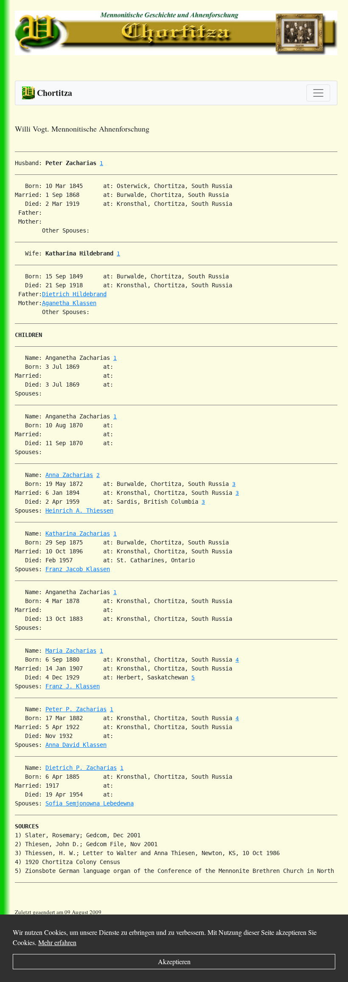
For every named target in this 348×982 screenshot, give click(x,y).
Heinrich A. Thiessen (79, 510)
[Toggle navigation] (318, 92)
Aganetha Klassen (69, 303)
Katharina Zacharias (77, 533)
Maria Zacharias (70, 650)
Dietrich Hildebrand (74, 294)
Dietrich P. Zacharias (81, 767)
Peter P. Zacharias (76, 709)
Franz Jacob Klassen (77, 569)
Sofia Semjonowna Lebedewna (89, 803)
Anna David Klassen (76, 744)
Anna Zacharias (69, 474)
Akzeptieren (174, 961)
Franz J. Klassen (72, 686)
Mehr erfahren (57, 942)
